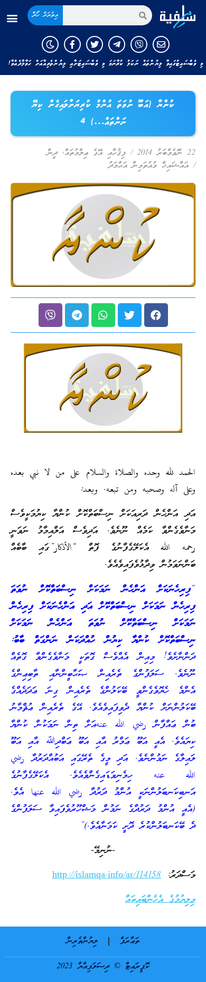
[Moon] (50, 44)
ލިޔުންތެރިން (82, 941)
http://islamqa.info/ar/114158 (106, 875)
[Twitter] (94, 44)
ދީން (52, 153)
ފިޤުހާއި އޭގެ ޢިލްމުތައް (95, 153)
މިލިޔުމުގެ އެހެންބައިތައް (160, 900)
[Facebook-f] (72, 44)
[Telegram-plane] (116, 44)
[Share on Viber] (50, 315)
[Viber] (138, 44)
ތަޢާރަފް (129, 941)
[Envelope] (161, 44)
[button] (12, 18)
